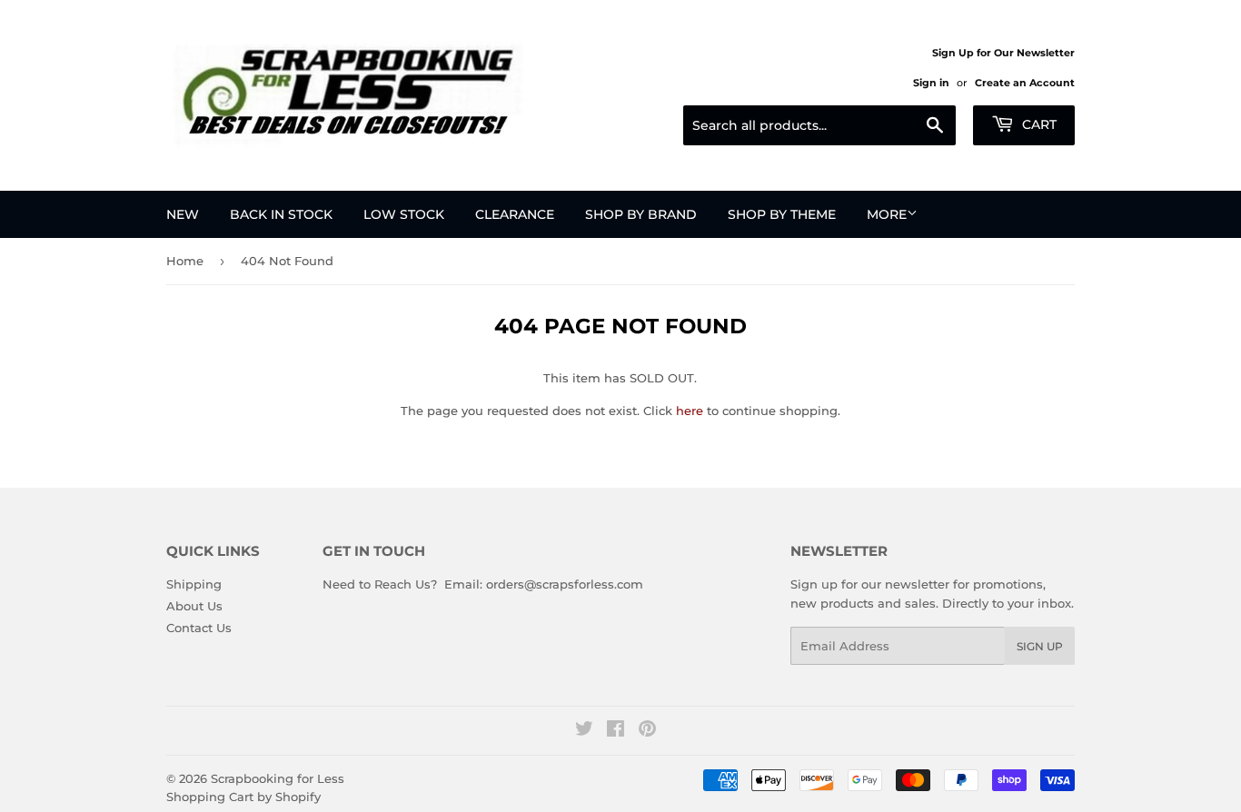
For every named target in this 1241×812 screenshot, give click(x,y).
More (887, 214)
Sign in (931, 82)
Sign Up (1040, 646)
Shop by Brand (641, 214)
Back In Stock (281, 214)
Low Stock (403, 214)
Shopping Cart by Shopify (243, 796)
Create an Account (1025, 82)
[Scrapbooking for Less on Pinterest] (647, 731)
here (689, 410)
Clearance (514, 214)
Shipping (194, 584)
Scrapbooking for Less (277, 778)
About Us (194, 606)
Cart (1037, 124)
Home (185, 260)
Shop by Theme (782, 214)
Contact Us (199, 627)
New (182, 214)
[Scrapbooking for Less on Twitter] (584, 731)
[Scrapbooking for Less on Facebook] (615, 731)
